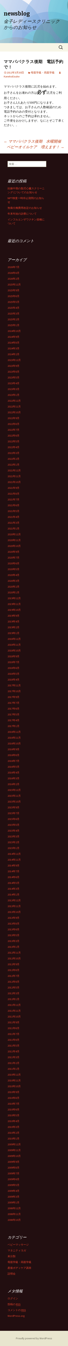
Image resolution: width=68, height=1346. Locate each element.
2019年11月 (14, 604)
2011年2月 (13, 1063)
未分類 (11, 1256)
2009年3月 (13, 1196)
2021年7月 (13, 499)
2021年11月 (14, 476)
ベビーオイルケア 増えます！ (35, 146)
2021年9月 (13, 488)
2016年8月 (13, 755)
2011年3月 (13, 1057)
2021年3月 (13, 522)
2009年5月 (13, 1185)
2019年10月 (14, 610)
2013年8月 (13, 923)
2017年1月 (13, 726)
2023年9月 (13, 366)
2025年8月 (13, 296)
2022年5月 (13, 441)
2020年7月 (13, 557)
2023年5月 (13, 377)
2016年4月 (13, 772)
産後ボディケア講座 (19, 1268)
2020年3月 (13, 580)
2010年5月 (13, 1115)
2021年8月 (13, 493)
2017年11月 (14, 685)
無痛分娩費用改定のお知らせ (25, 208)
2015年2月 (13, 842)
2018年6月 (13, 668)
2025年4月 (13, 307)
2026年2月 (13, 278)
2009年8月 (13, 1167)
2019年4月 (13, 621)
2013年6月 (13, 929)
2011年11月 (14, 1010)
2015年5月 (13, 824)
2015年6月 (13, 819)
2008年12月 (14, 1208)
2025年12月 (14, 284)
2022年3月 (13, 453)
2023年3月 (13, 389)
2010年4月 (13, 1121)
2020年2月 (13, 586)
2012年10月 (14, 958)
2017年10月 (14, 691)
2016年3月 (13, 778)
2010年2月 (13, 1132)
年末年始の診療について (22, 213)
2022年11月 (14, 406)
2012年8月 (13, 970)
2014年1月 (13, 894)
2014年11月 (14, 859)
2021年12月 (14, 470)
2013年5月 (13, 935)
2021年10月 (14, 482)
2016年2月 (13, 784)
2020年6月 (13, 563)
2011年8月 (13, 1028)
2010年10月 (14, 1086)
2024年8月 (13, 342)
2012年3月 (13, 993)
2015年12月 (14, 790)
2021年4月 (13, 517)
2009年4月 (13, 1191)
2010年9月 (13, 1092)
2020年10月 (14, 546)
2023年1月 (13, 395)
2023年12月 (14, 360)
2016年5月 (13, 766)
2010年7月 (13, 1103)
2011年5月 (13, 1045)
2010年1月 (13, 1138)
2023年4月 (13, 383)
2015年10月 (14, 801)
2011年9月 (13, 1022)
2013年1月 (13, 946)
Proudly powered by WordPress (34, 1338)
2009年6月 (13, 1179)
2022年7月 (13, 429)
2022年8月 (13, 424)
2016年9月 (13, 749)
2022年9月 (13, 418)
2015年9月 (13, 807)
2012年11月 (14, 952)
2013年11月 (14, 906)
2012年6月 (13, 981)
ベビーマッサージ (18, 1244)
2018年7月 (13, 662)
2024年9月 (13, 336)
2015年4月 (13, 830)
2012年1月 (13, 999)
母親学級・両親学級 (43, 72)
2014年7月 (13, 871)
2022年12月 (14, 400)
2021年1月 (13, 528)
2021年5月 (13, 511)
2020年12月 (14, 534)
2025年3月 (13, 313)
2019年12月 (14, 598)
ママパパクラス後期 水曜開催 (32, 141)
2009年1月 (13, 1202)
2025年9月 (13, 290)
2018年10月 (14, 650)
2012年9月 (13, 964)
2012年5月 (13, 987)
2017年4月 (13, 720)
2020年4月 (13, 575)
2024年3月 (13, 348)
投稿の (14, 1304)
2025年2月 (13, 319)
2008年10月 (14, 1220)
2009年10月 (14, 1156)
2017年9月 (13, 697)
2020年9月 (13, 551)
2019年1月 (13, 633)
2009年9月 (13, 1161)
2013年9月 (13, 917)
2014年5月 (13, 883)
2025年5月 (13, 302)
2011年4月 (13, 1051)
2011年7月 (13, 1034)
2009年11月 (14, 1150)
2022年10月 (14, 412)
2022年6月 (13, 435)
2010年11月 (14, 1080)
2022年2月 (13, 458)
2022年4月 (13, 447)
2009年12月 (14, 1144)
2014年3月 (13, 888)
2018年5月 (13, 673)
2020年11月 (14, 540)
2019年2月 (13, 627)
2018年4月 (13, 679)
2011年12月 (14, 1005)
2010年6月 (13, 1109)
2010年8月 (13, 1098)
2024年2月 (13, 354)
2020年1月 (13, 592)
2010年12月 (14, 1074)
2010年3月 (13, 1127)
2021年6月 (13, 505)
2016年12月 (14, 732)
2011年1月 (13, 1069)
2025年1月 (13, 325)
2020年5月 (13, 569)
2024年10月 (14, 331)
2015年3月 (13, 836)
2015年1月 (13, 848)
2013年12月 (14, 900)
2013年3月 (13, 941)
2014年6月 (13, 877)
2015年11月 (14, 795)
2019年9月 (13, 615)
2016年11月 (14, 737)
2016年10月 (14, 743)
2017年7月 (13, 702)
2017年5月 (13, 714)
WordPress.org (16, 1316)
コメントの (17, 1310)
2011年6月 (13, 1039)
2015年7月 (13, 813)
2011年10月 (14, 1016)
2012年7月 (13, 976)
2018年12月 (14, 639)
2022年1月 (13, 464)
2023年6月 (13, 371)
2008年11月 (14, 1214)
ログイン (13, 1298)
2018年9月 (13, 656)
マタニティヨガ (17, 1250)
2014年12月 (14, 854)
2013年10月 (14, 912)
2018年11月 (14, 644)
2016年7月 (13, 761)
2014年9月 (13, 865)
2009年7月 (13, 1173)
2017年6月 (13, 708)
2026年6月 (13, 273)
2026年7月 (13, 267)
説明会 (11, 1273)
